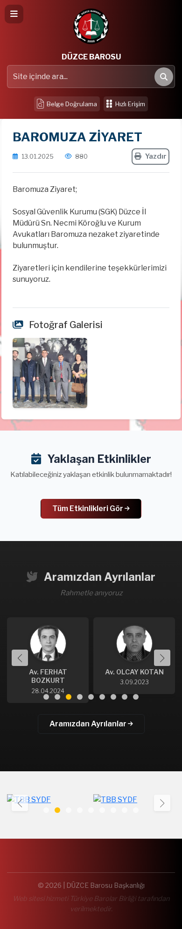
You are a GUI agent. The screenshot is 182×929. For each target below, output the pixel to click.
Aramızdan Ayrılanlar (88, 723)
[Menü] (14, 14)
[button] (162, 658)
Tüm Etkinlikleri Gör (88, 508)
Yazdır (156, 156)
